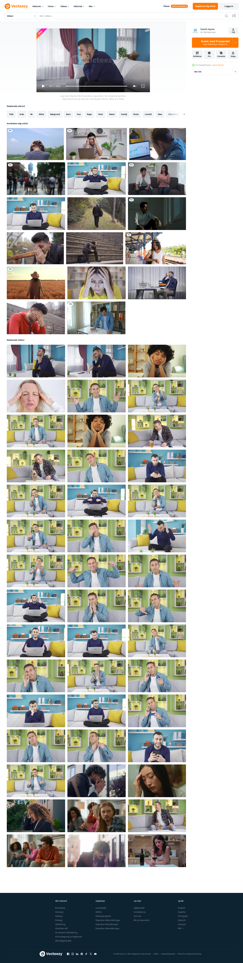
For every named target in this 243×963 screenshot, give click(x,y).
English (181, 907)
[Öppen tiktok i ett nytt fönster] (86, 954)
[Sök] (226, 16)
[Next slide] (181, 114)
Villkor (156, 954)
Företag (58, 920)
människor (173, 114)
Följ (233, 32)
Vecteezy (59, 912)
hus (79, 114)
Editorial (78, 6)
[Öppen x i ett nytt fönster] (91, 954)
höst (100, 114)
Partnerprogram (103, 916)
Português (183, 916)
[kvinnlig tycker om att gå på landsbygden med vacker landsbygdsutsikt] (36, 283)
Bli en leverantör (142, 920)
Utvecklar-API (61, 928)
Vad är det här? (218, 65)
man (160, 114)
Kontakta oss (140, 912)
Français (182, 924)
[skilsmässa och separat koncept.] (157, 178)
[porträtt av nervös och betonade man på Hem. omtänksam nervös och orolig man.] (96, 606)
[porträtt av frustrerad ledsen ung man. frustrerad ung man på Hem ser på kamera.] (96, 178)
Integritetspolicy (168, 954)
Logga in (229, 6)
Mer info (197, 72)
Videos (63, 6)
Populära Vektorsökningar (108, 920)
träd (11, 114)
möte (41, 114)
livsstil (148, 114)
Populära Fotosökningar (107, 924)
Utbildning (60, 924)
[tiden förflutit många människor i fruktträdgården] (36, 178)
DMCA (98, 912)
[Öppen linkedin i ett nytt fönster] (77, 954)
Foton (51, 6)
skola (136, 114)
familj (124, 114)
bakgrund (55, 114)
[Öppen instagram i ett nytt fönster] (72, 954)
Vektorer (36, 6)
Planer (166, 6)
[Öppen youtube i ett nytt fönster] (95, 954)
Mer (91, 6)
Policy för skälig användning (189, 954)
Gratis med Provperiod (215, 43)
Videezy (58, 916)
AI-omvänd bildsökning (66, 932)
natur (112, 114)
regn (89, 114)
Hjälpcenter (139, 907)
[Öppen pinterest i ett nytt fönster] (82, 954)
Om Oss (137, 916)
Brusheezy (60, 907)
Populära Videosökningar (107, 928)
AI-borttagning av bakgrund (68, 936)
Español (182, 912)
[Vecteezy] (16, 6)
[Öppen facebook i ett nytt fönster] (68, 954)
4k (31, 114)
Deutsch (182, 920)
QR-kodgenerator (63, 940)
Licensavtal (101, 907)
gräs (22, 114)
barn (68, 114)
